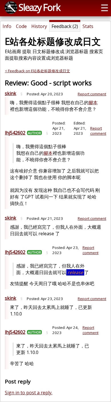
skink (10, 93)
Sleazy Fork (39, 7)
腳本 (93, 102)
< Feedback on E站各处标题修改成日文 (37, 70)
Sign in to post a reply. (28, 392)
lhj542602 (15, 133)
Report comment (92, 94)
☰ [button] (104, 7)
